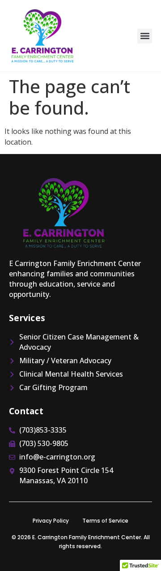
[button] (144, 36)
